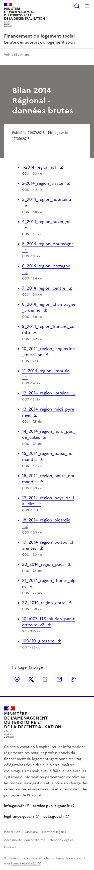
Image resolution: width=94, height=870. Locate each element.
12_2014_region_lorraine (46, 393)
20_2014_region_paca (44, 564)
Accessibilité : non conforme (24, 840)
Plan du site (12, 832)
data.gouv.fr (53, 816)
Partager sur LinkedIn (45, 679)
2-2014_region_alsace (43, 183)
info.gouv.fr (14, 806)
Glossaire (31, 832)
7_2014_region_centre (44, 288)
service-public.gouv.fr (51, 806)
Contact (10, 847)
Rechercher (77, 6)
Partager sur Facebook (17, 679)
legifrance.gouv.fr (19, 816)
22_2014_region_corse (44, 603)
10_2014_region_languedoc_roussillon (48, 352)
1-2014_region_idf (39, 167)
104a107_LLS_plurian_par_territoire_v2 (48, 622)
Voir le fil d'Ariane (17, 54)
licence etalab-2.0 (23, 863)
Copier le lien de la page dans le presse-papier (73, 679)
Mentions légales (54, 832)
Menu (87, 6)
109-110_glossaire (38, 641)
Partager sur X (31, 679)
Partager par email (59, 679)
